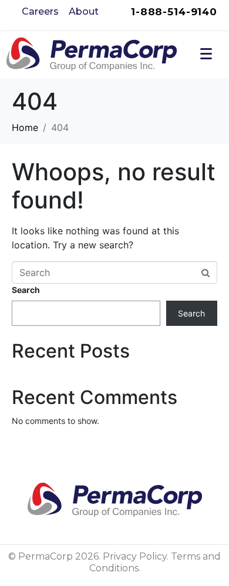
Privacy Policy (135, 556)
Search (26, 290)
